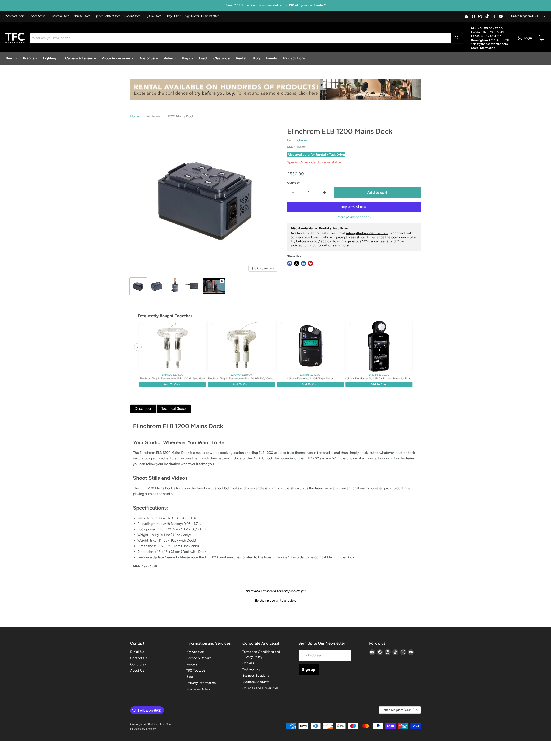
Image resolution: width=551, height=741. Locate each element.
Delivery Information (201, 683)
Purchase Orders (198, 689)
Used (203, 58)
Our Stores (138, 664)
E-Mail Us (137, 652)
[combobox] (240, 38)
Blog (256, 58)
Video (169, 58)
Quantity (293, 183)
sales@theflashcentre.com (489, 44)
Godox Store (37, 16)
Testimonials (251, 669)
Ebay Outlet (173, 16)
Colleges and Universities (260, 688)
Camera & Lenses (79, 58)
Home (135, 116)
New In (11, 58)
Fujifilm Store (152, 16)
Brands (29, 58)
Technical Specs (173, 408)
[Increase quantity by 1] (324, 193)
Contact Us (138, 658)
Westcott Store (15, 16)
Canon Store (132, 16)
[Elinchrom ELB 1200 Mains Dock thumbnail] (138, 286)
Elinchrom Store (59, 16)
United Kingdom (526, 16)
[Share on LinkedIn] (303, 263)
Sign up (308, 669)
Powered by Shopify (143, 728)
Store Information (483, 47)
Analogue (147, 58)
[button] (275, 600)
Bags (186, 58)
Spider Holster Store (107, 16)
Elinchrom (299, 140)
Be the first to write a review (275, 600)
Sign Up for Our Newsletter (202, 16)
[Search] (457, 38)
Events (271, 58)
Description (143, 408)
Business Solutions (255, 676)
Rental (241, 58)
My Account (195, 652)
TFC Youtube (195, 670)
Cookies (248, 663)
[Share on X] (296, 263)
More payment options (354, 217)
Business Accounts (255, 682)
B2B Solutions (294, 58)
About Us (137, 670)
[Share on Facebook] (289, 263)
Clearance (221, 58)
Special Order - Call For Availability (314, 162)
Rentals (191, 664)
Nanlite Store (82, 16)
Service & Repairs (198, 658)
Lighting (50, 58)
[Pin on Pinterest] (310, 263)
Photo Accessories (116, 58)
